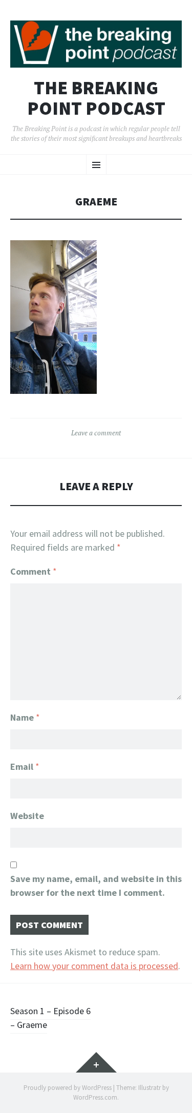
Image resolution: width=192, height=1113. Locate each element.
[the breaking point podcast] (96, 44)
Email (24, 766)
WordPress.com (95, 1097)
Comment (33, 571)
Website (27, 816)
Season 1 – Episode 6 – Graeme (50, 1018)
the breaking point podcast (96, 98)
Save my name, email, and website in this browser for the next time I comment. (96, 885)
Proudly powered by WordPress (68, 1087)
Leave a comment (96, 432)
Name (25, 717)
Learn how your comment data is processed (94, 966)
